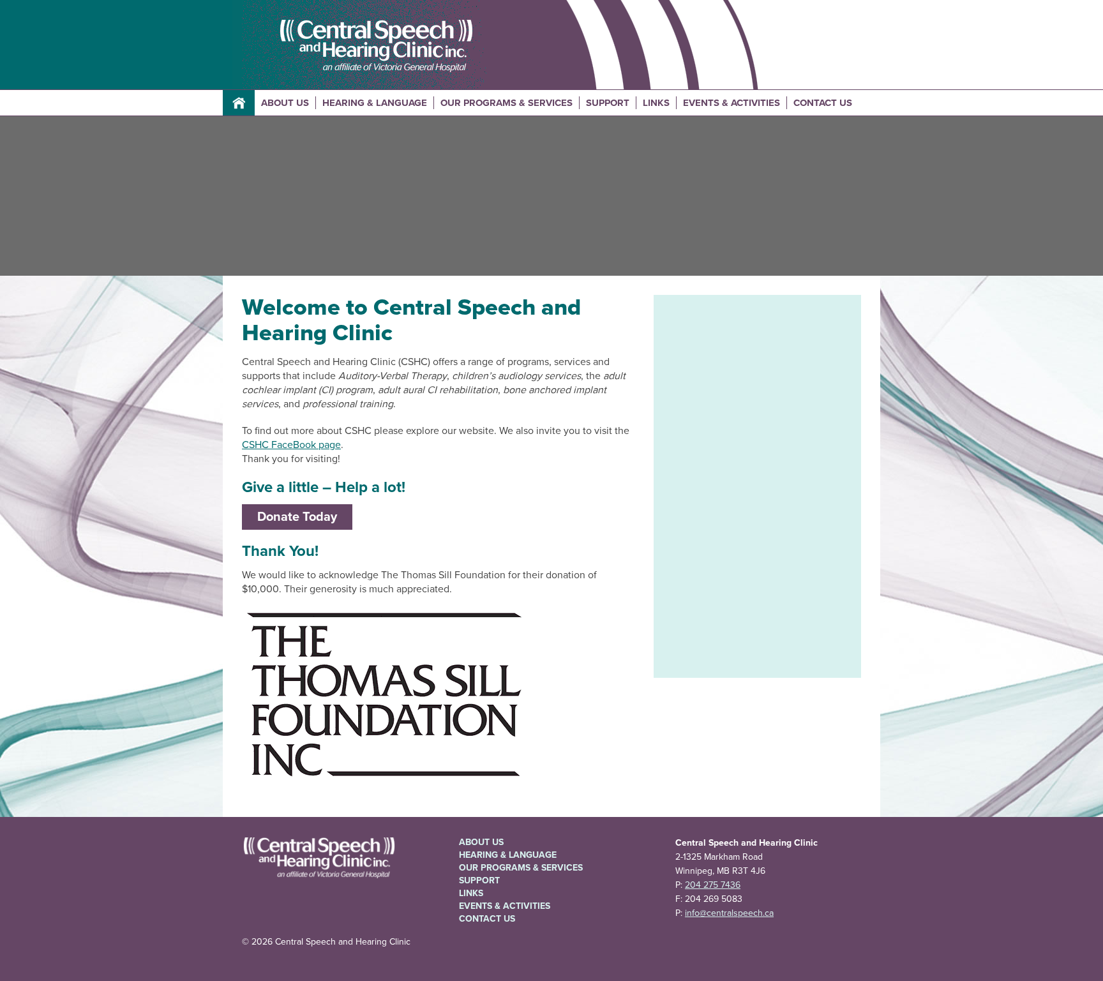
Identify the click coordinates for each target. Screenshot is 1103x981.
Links (656, 103)
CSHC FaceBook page (291, 444)
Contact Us (822, 103)
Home (239, 103)
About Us (285, 103)
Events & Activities (731, 103)
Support (607, 103)
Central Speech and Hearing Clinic (376, 46)
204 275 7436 (712, 885)
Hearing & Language (374, 103)
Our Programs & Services (506, 103)
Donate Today (297, 517)
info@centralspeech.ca (729, 913)
